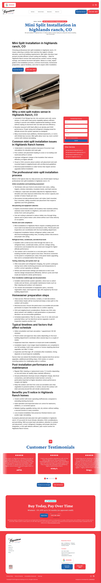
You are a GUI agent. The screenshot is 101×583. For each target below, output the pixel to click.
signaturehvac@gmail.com (68, 552)
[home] (8, 11)
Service (39, 21)
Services (10, 549)
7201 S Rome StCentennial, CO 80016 (66, 555)
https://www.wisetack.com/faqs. (54, 522)
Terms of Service (19, 576)
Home (35, 21)
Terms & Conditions (74, 137)
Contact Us (11, 550)
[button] (33, 11)
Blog (9, 552)
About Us (10, 547)
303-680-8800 (65, 551)
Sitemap (40, 576)
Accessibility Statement (30, 576)
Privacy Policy (9, 576)
